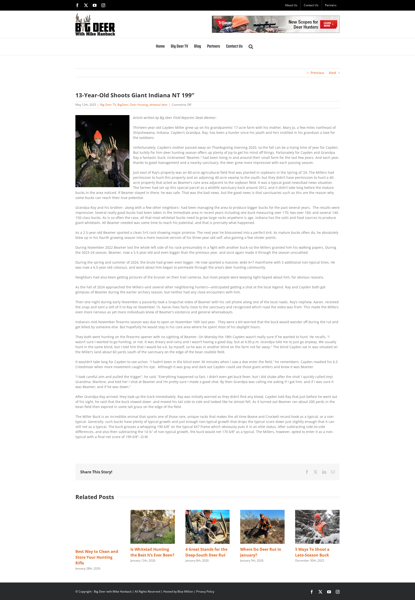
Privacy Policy (205, 591)
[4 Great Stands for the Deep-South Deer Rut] (207, 512)
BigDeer (122, 105)
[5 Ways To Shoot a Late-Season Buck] (317, 512)
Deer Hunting (139, 105)
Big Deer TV (108, 105)
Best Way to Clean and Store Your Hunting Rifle (96, 557)
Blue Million (185, 591)
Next (332, 72)
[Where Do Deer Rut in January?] (262, 512)
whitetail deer (158, 105)
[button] (251, 46)
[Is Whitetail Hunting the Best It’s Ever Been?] (152, 512)
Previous (317, 72)
